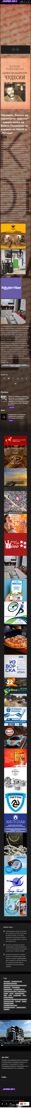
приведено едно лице (10, 1005)
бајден (6, 993)
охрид (24, 1001)
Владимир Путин (17, 981)
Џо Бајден (7, 981)
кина (10, 995)
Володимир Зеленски (10, 983)
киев (5, 995)
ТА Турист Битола (19, 989)
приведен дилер (8, 1003)
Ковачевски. (16, 987)
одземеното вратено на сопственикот (15, 999)
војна (11, 993)
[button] (3, 1080)
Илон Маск (7, 987)
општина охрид (8, 1001)
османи (18, 1001)
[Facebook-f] (2, 1104)
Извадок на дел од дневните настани (15, 985)
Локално (11, 407)
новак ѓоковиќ (8, 997)
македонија (17, 995)
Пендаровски (8, 989)
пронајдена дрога (9, 1007)
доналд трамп (19, 993)
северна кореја (21, 1007)
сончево (6, 1009)
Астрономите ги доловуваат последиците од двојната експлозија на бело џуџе (17, 416)
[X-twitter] (6, 1104)
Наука (11, 420)
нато (24, 995)
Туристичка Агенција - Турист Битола (15, 991)
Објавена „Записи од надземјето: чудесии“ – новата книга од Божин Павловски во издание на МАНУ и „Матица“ (15, 365)
